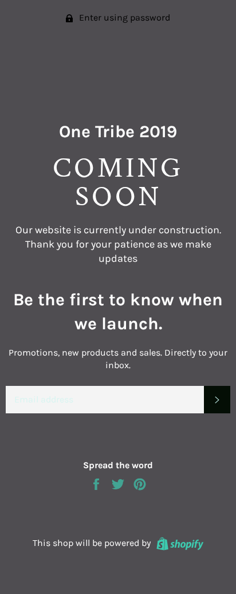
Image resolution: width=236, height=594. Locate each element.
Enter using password (123, 17)
